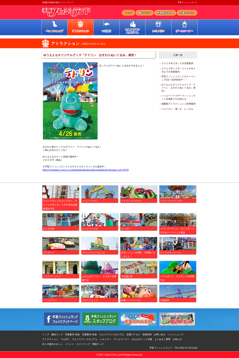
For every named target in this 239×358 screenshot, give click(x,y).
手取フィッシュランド (187, 2)
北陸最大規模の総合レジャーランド (57, 2)
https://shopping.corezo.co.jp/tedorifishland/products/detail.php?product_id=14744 (86, 170)
